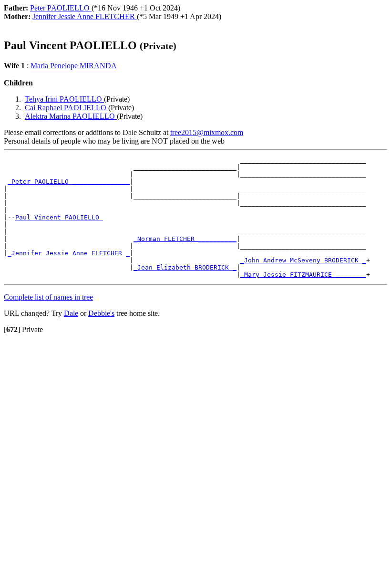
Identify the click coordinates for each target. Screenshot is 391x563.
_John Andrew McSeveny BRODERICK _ (303, 260)
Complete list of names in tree (48, 297)
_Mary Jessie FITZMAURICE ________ (303, 274)
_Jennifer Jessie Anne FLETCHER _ (69, 253)
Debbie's (101, 313)
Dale (71, 313)
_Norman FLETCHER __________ (185, 238)
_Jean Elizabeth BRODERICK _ (185, 267)
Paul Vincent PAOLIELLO (59, 217)
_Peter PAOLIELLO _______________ (69, 181)
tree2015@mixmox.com (206, 132)
